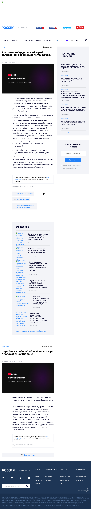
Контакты (48, 40)
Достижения (48, 476)
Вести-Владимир (23, 199)
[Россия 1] (40, 28)
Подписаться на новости (73, 146)
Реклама (15, 40)
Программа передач (32, 40)
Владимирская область (25, 193)
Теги (61, 483)
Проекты (37, 473)
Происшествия (80, 469)
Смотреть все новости (76, 133)
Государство (79, 480)
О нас (5, 40)
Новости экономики (82, 473)
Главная (37, 469)
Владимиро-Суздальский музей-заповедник (25, 206)
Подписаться (73, 160)
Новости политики (65, 476)
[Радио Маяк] (80, 29)
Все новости (63, 469)
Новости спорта (64, 480)
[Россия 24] (53, 28)
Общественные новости (66, 473)
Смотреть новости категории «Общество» (31, 331)
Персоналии (38, 480)
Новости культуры (81, 476)
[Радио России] (67, 28)
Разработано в (81, 490)
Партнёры (48, 480)
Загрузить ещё (29, 455)
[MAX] (67, 40)
